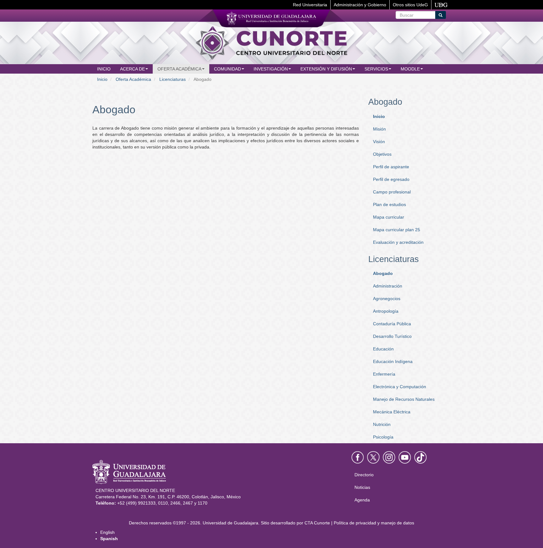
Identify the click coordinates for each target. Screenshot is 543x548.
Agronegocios (386, 298)
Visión (379, 141)
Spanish (109, 538)
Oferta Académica (133, 79)
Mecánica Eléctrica (391, 411)
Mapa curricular (388, 217)
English (107, 532)
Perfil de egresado (391, 179)
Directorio (364, 474)
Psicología (383, 436)
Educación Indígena (393, 361)
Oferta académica (179, 68)
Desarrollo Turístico (392, 336)
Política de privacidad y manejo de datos (374, 522)
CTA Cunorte (317, 522)
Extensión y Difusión (326, 68)
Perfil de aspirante (391, 166)
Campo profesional (392, 191)
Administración (387, 285)
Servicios (376, 68)
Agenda (362, 499)
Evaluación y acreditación (398, 242)
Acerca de (132, 68)
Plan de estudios (389, 204)
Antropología (385, 311)
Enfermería (384, 374)
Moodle (410, 68)
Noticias (362, 487)
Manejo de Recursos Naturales (404, 399)
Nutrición (382, 424)
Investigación (271, 68)
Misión (379, 128)
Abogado (383, 273)
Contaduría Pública (392, 323)
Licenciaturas (172, 79)
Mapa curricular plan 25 (396, 229)
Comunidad (227, 68)
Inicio (104, 68)
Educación (383, 348)
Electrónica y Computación (399, 386)
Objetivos (382, 154)
